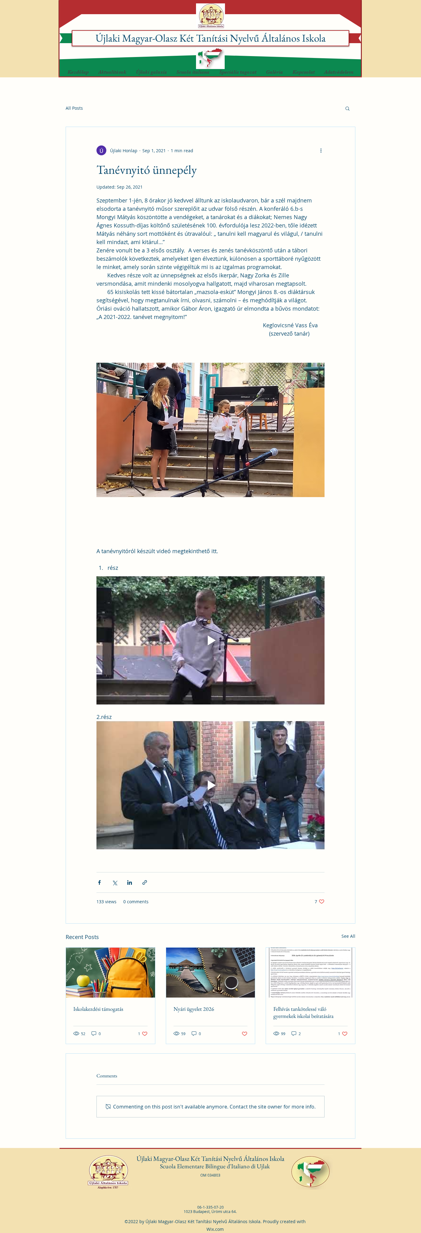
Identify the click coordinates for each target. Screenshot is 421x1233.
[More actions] (321, 150)
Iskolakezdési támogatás (98, 1008)
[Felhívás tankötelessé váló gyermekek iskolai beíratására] (310, 973)
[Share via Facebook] (99, 882)
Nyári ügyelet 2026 (194, 1008)
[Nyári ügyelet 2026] (210, 973)
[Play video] (210, 640)
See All (348, 936)
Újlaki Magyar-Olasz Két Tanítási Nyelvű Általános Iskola (211, 38)
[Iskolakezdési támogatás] (110, 973)
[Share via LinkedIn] (130, 882)
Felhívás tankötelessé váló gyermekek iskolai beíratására (303, 1012)
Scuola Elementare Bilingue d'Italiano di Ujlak (215, 1166)
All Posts (74, 108)
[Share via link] (145, 882)
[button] (151, 72)
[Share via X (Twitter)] (114, 882)
